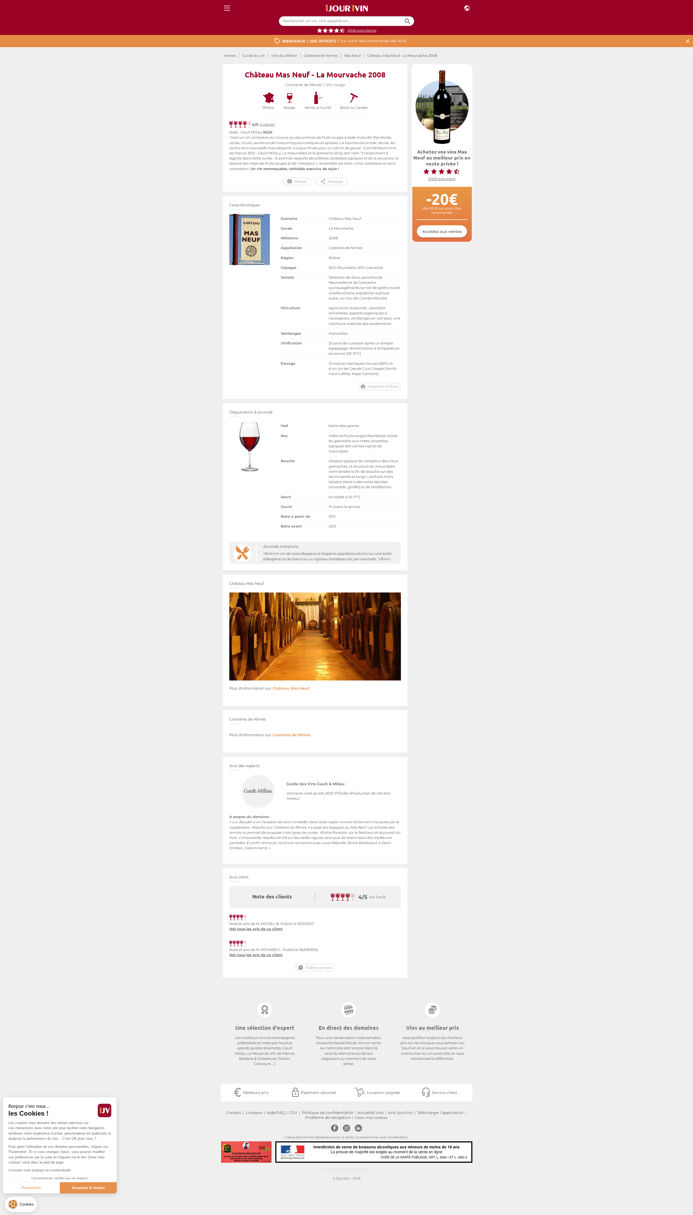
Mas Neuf (352, 56)
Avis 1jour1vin (400, 1112)
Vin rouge (335, 84)
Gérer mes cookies (371, 1118)
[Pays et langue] (467, 8)
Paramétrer (34, 1187)
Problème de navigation (328, 1117)
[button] (21, 1204)
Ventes (230, 56)
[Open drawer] (227, 8)
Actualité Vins (370, 1112)
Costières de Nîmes (321, 56)
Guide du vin (253, 56)
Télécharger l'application (440, 1112)
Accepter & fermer (90, 1187)
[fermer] (687, 41)
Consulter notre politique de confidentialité (42, 1170)
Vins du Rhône (284, 56)
